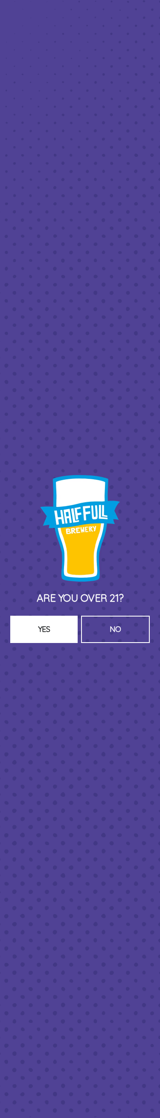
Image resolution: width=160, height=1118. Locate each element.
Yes (44, 629)
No (115, 629)
